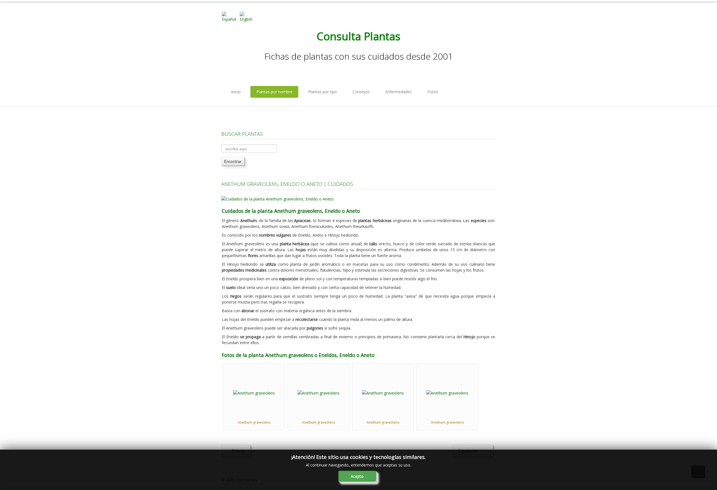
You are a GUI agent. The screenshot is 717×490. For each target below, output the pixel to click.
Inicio (236, 91)
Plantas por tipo (322, 91)
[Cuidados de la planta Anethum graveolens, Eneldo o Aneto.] (277, 198)
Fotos (432, 91)
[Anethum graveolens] (254, 392)
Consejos (361, 91)
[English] (248, 16)
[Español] (230, 16)
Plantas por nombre (274, 91)
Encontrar (232, 161)
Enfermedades (398, 91)
